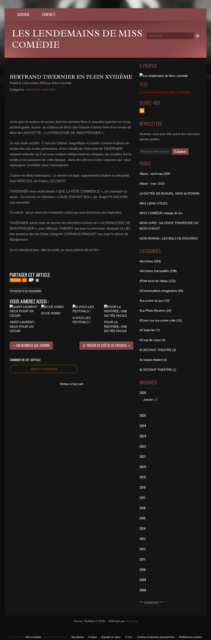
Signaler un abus (111, 637)
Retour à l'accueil (71, 384)
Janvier (148, 399)
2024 (142, 425)
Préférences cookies (190, 637)
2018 (142, 487)
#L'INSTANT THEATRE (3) (157, 350)
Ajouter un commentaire (43, 369)
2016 (142, 508)
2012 (142, 549)
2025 (142, 415)
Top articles (77, 637)
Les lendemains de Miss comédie (77, 39)
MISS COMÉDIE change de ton (160, 213)
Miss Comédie (33, 637)
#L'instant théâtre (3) (153, 360)
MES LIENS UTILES (153, 203)
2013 (142, 538)
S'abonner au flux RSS (141, 110)
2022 (142, 446)
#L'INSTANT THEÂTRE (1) (157, 369)
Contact (48, 14)
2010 (142, 569)
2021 (142, 456)
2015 (142, 518)
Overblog (132, 621)
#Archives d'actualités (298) (158, 271)
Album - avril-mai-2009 (154, 173)
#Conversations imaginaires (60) (161, 290)
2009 (142, 579)
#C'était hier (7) (149, 330)
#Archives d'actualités (41, 89)
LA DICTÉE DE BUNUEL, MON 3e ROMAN (169, 193)
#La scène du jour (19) (154, 300)
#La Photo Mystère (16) (155, 310)
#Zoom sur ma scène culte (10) (160, 320)
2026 (142, 392)
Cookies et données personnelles (156, 637)
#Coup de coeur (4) (152, 340)
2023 (142, 436)
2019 (142, 477)
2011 (142, 559)
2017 (142, 497)
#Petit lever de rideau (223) (157, 281)
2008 (142, 590)
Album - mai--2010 (151, 183)
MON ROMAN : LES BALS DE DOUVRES (168, 238)
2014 (142, 528)
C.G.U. (129, 637)
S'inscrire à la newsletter (26, 290)
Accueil (24, 14)
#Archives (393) (150, 261)
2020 (142, 466)
